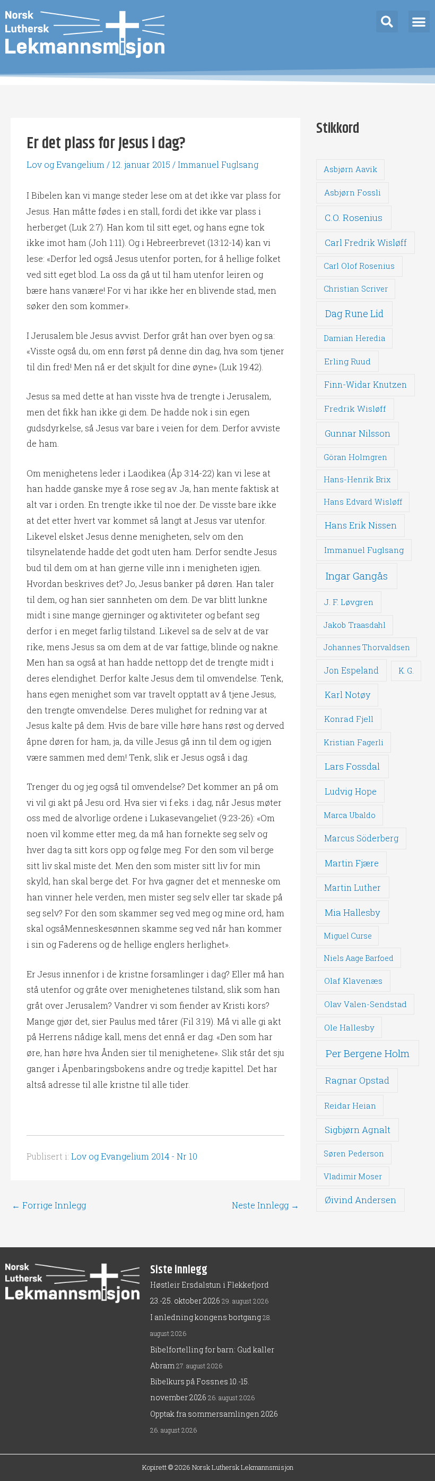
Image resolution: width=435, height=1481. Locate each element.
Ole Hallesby (349, 1027)
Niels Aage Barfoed (359, 958)
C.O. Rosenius (353, 217)
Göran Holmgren (355, 457)
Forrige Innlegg (49, 1205)
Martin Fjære (352, 863)
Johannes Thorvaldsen (367, 647)
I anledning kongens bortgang (205, 1317)
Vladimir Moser (353, 1176)
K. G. (406, 671)
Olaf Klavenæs (353, 980)
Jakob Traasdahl (355, 625)
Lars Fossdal (352, 766)
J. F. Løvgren (348, 602)
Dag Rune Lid (354, 313)
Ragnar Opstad (357, 1080)
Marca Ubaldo (350, 815)
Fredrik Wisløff (355, 408)
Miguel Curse (348, 936)
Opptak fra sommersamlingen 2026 (214, 1414)
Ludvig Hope (351, 791)
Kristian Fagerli (354, 742)
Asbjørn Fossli (352, 192)
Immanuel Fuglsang (218, 164)
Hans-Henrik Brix (357, 479)
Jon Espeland (351, 670)
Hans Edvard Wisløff (363, 502)
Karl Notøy (347, 694)
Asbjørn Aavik (350, 169)
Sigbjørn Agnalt (357, 1129)
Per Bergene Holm (368, 1053)
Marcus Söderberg (361, 838)
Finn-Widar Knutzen (365, 384)
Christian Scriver (356, 289)
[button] (387, 21)
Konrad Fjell (348, 718)
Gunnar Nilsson (357, 433)
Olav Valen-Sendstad (365, 1004)
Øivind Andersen (360, 1200)
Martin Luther (352, 887)
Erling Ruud (347, 361)
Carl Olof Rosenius (359, 266)
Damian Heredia (354, 338)
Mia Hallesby (352, 912)
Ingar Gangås (357, 575)
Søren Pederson (354, 1153)
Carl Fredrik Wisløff (366, 242)
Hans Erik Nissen (361, 525)
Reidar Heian (350, 1105)
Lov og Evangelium (66, 164)
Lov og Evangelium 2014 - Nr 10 (134, 1156)
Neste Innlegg (265, 1205)
